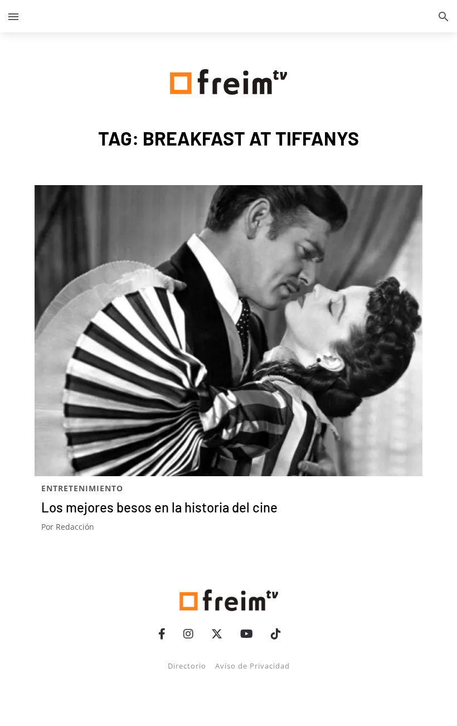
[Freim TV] (228, 79)
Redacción (75, 526)
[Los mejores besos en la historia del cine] (228, 330)
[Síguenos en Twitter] (216, 633)
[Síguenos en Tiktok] (276, 633)
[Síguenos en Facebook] (162, 633)
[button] (13, 16)
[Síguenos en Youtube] (246, 633)
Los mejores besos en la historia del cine (159, 507)
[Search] (443, 16)
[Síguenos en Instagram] (188, 633)
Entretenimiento (82, 488)
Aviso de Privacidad (252, 666)
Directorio (187, 666)
